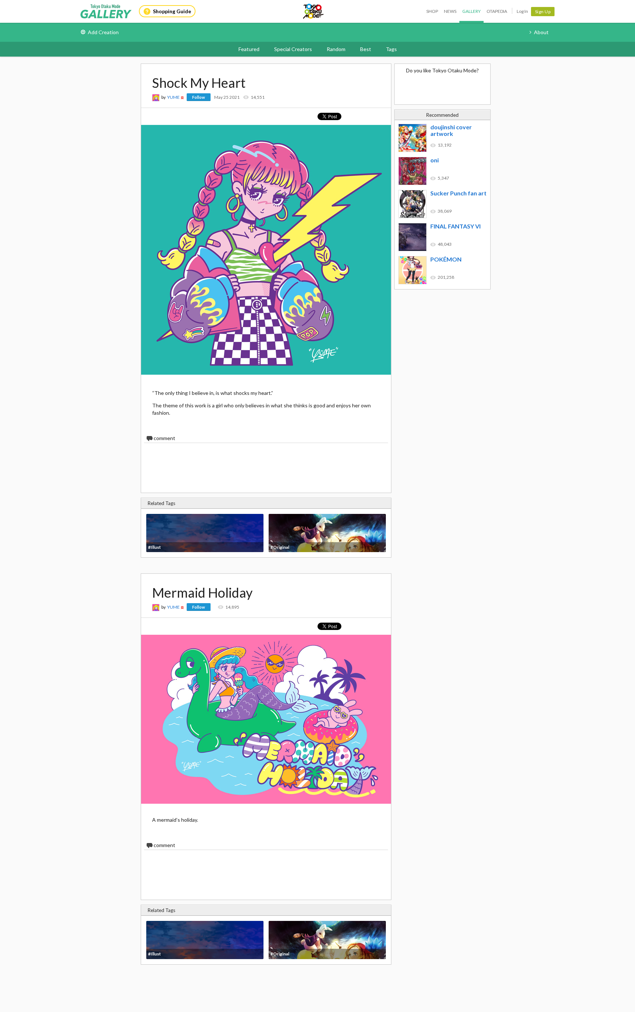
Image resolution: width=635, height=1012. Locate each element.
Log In (522, 11)
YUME (173, 97)
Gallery (471, 11)
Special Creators (293, 49)
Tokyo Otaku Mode (313, 11)
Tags (391, 49)
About (541, 32)
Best (365, 49)
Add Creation (103, 32)
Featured (248, 49)
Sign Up (543, 11)
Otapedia (497, 11)
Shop (432, 11)
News (450, 11)
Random (336, 49)
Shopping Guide (172, 11)
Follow (198, 97)
